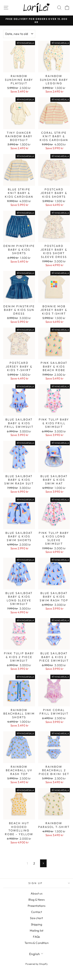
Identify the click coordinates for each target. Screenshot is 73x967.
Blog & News (36, 899)
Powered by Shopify (36, 963)
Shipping (36, 924)
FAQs (36, 936)
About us (36, 893)
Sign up (35, 883)
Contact (36, 912)
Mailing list (36, 930)
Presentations (36, 906)
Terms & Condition (36, 943)
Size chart (36, 918)
